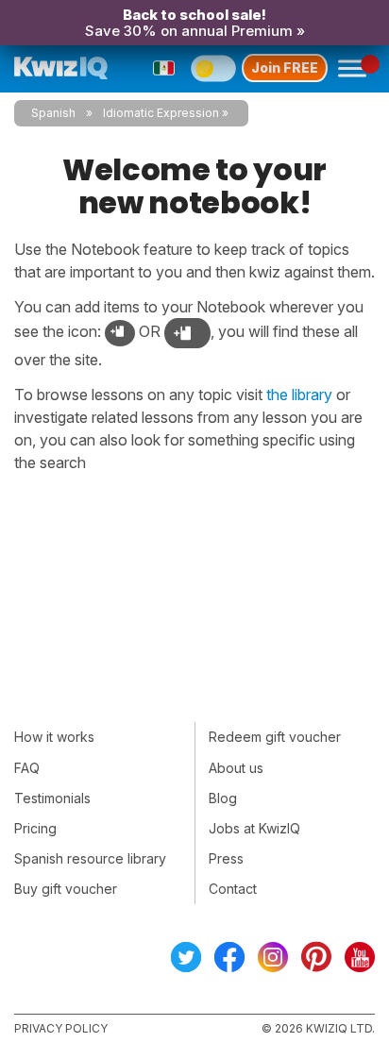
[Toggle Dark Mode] (213, 68)
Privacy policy (61, 1028)
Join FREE (284, 67)
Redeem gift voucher (275, 737)
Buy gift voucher (65, 889)
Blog (223, 798)
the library (299, 394)
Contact (233, 889)
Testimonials (52, 798)
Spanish (53, 113)
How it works (54, 737)
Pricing (35, 828)
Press (226, 858)
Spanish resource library (90, 858)
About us (236, 768)
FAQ (27, 768)
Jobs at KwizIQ (254, 828)
